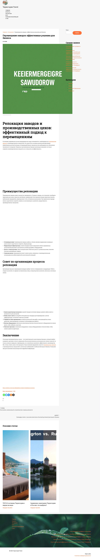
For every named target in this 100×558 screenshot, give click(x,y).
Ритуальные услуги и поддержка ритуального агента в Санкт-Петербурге (73, 63)
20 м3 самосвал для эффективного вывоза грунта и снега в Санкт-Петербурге (73, 69)
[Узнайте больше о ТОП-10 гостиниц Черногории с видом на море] (16, 499)
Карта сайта (88, 554)
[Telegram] (6, 395)
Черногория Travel (10, 7)
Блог (6, 15)
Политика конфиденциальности (83, 555)
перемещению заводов (50, 345)
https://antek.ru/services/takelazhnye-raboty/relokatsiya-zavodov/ (19, 388)
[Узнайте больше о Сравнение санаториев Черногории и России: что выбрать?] (43, 499)
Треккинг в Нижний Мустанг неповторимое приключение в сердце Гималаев (74, 58)
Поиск (67, 30)
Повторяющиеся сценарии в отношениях (80, 531)
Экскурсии (8, 13)
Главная (7, 10)
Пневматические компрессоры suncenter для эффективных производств (73, 52)
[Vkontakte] (8, 395)
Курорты (7, 12)
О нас (6, 18)
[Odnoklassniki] (11, 395)
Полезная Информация (11, 16)
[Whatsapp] (4, 395)
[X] (13, 395)
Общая (70, 86)
